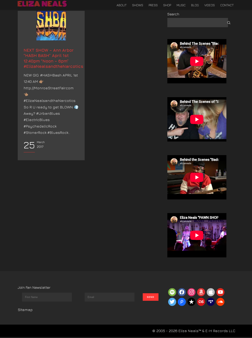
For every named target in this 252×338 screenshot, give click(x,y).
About (122, 5)
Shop (167, 5)
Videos (209, 5)
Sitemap (25, 309)
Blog (195, 5)
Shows (137, 5)
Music (181, 5)
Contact (227, 5)
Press (153, 5)
